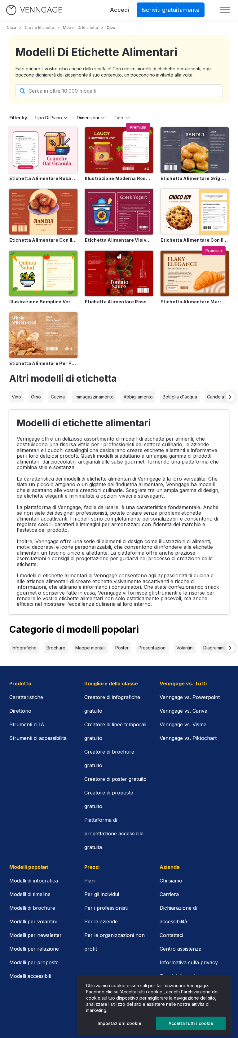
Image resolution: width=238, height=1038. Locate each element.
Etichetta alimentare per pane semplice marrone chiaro (43, 363)
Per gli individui (101, 894)
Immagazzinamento (94, 396)
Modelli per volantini (33, 921)
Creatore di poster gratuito (115, 779)
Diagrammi (213, 647)
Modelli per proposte (34, 962)
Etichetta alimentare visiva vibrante (119, 240)
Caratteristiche (26, 697)
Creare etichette (39, 27)
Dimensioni (88, 117)
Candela (215, 396)
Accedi (119, 10)
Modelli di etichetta (80, 27)
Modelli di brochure (32, 908)
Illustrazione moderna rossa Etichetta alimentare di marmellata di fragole (119, 178)
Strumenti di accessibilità (38, 738)
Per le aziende (101, 921)
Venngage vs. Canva (183, 711)
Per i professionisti (106, 908)
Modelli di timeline (30, 894)
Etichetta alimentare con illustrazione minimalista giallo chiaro (195, 240)
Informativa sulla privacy (189, 962)
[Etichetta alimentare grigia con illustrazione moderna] (195, 150)
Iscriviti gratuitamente (171, 10)
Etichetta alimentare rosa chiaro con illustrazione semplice (43, 178)
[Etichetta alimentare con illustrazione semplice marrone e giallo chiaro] (43, 212)
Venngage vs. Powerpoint (190, 697)
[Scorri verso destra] (230, 397)
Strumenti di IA (26, 724)
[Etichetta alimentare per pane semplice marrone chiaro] (43, 335)
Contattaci (171, 935)
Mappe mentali (90, 647)
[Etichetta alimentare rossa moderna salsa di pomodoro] (119, 273)
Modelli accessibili (30, 976)
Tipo (118, 117)
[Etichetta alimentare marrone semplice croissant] (195, 273)
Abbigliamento (138, 396)
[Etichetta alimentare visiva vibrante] (119, 212)
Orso (36, 396)
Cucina (58, 396)
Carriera (169, 894)
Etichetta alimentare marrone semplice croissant (195, 301)
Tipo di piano (48, 117)
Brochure (55, 647)
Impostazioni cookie (119, 1023)
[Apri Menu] (225, 10)
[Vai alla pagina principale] (34, 10)
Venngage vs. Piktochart (188, 738)
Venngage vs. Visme (183, 724)
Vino (16, 396)
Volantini (184, 647)
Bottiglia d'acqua (180, 396)
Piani (89, 880)
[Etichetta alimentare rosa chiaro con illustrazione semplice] (43, 150)
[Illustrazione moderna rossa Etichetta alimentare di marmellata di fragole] (119, 150)
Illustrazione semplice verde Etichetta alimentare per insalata (43, 301)
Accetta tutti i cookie (191, 1023)
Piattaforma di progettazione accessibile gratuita (113, 833)
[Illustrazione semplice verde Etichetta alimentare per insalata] (43, 273)
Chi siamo (171, 880)
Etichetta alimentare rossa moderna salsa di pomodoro (119, 301)
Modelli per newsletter (35, 935)
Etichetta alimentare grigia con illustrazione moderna (195, 178)
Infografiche (24, 647)
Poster (122, 647)
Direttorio (20, 711)
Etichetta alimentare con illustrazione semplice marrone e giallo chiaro (43, 240)
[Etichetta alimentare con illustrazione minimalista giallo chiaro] (195, 212)
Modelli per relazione (34, 949)
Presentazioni (152, 647)
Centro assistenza (180, 949)
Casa (11, 27)
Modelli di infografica (33, 880)
